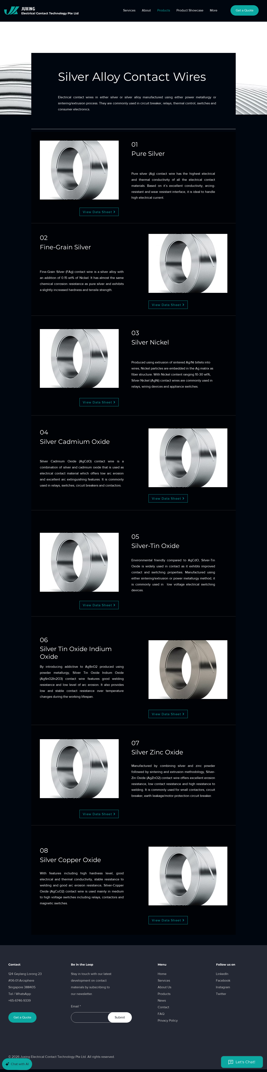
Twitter (221, 994)
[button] (146, 10)
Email (75, 1006)
